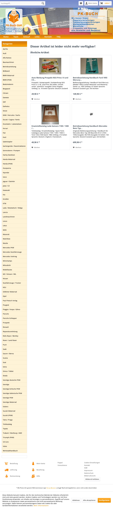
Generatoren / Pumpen (11, 150)
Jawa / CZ (6, 186)
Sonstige (6, 384)
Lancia (5, 212)
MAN (5, 230)
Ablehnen (76, 500)
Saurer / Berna (8, 354)
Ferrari (5, 128)
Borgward (6, 89)
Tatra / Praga (7, 420)
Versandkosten (51, 488)
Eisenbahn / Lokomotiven (12, 124)
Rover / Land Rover (10, 340)
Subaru (5, 406)
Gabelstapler (7, 142)
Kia (4, 195)
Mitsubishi (7, 265)
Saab (5, 349)
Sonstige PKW (8, 398)
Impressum (88, 470)
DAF (4, 102)
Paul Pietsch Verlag (10, 301)
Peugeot (6, 305)
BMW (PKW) (7, 80)
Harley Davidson (9, 155)
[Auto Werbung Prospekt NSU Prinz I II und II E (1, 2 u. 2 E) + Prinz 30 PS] (50, 66)
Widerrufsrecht (89, 476)
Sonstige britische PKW (11, 389)
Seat (4, 362)
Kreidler (6, 199)
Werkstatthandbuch (10, 451)
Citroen (5, 93)
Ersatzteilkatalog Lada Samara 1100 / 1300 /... (50, 127)
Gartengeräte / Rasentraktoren (14, 146)
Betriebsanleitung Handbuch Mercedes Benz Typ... (90, 127)
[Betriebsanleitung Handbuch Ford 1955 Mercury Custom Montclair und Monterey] (91, 66)
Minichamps (7, 261)
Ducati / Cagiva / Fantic (11, 120)
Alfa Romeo (7, 58)
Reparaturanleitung (10, 331)
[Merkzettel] (81, 3)
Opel (4, 296)
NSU (4, 287)
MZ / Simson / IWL (9, 274)
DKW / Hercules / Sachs (11, 115)
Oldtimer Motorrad (10, 292)
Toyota (5, 429)
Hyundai (6, 173)
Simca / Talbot (8, 371)
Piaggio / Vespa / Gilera (11, 309)
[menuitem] (22, 3)
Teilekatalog (7, 424)
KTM (4, 203)
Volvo (5, 446)
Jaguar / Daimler (9, 181)
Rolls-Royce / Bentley (10, 336)
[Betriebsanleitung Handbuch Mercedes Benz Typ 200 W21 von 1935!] (91, 114)
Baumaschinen (8, 62)
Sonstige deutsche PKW (11, 380)
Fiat (4, 133)
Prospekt (6, 323)
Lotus (5, 225)
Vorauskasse (62, 465)
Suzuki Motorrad (9, 411)
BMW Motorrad (8, 75)
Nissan (5, 278)
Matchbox (6, 239)
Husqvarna (7, 168)
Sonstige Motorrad (10, 402)
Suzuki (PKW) (8, 415)
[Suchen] (43, 3)
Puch (5, 345)
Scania (5, 358)
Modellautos (7, 270)
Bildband (6, 71)
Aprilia (5, 49)
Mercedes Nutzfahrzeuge (12, 252)
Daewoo (6, 97)
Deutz (5, 111)
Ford (4, 137)
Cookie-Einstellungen (92, 463)
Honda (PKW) (7, 164)
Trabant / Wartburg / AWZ (12, 433)
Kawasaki (6, 190)
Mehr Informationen (41, 505)
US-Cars (6, 442)
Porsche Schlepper (10, 318)
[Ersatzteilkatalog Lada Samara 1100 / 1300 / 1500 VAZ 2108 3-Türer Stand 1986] (50, 114)
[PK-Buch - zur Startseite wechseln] (22, 22)
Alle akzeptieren (89, 500)
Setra (5, 367)
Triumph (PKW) (8, 437)
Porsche (6, 314)
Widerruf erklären (92, 479)
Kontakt (87, 465)
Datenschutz (88, 473)
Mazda (5, 243)
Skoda (5, 376)
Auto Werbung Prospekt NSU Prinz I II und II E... (50, 79)
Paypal (60, 463)
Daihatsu (6, 106)
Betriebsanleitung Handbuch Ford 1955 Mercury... (90, 79)
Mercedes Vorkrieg (10, 256)
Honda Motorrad (9, 159)
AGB (85, 468)
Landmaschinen (9, 217)
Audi (4, 53)
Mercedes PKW (8, 248)
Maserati (6, 234)
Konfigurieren (104, 500)
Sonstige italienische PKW (12, 393)
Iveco (5, 177)
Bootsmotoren (8, 84)
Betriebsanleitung (9, 67)
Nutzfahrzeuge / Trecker (12, 283)
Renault (6, 327)
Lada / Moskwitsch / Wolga (13, 208)
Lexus (5, 221)
